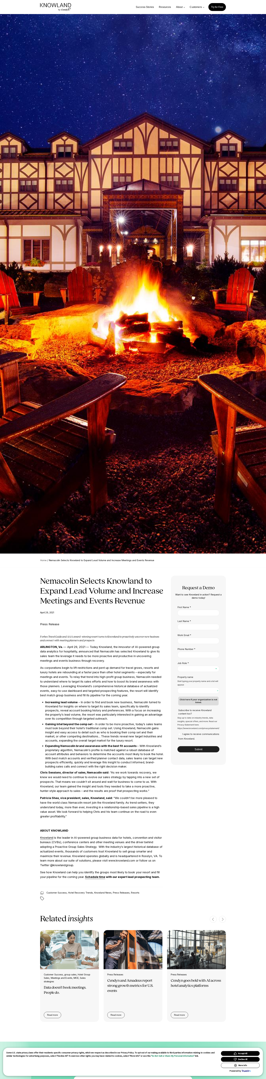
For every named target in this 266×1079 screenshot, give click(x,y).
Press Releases (121, 892)
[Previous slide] (213, 919)
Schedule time (95, 877)
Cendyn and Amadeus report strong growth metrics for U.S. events (130, 985)
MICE (76, 978)
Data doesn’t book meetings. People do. (65, 990)
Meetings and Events (61, 978)
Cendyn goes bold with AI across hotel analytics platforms (196, 983)
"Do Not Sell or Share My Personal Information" (172, 1055)
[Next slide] (222, 919)
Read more (54, 1015)
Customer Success (56, 892)
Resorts (135, 892)
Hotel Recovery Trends (80, 892)
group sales (70, 974)
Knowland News (102, 892)
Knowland (46, 837)
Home (43, 560)
